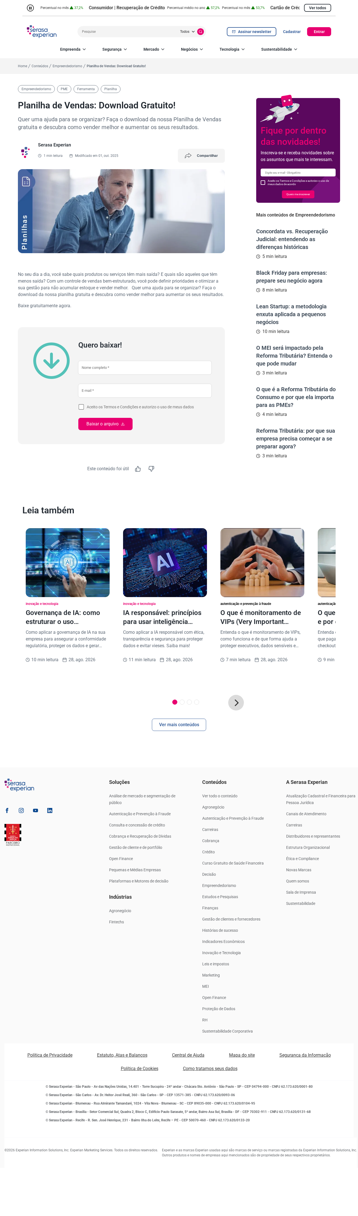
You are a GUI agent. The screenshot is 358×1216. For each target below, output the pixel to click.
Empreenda (70, 49)
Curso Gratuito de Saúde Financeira (233, 863)
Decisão (209, 874)
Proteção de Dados (218, 1009)
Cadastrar (292, 31)
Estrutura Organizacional (308, 847)
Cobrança (210, 840)
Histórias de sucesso (220, 930)
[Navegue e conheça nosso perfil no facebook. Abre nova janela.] (7, 811)
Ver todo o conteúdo (219, 796)
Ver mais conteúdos (179, 724)
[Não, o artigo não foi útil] (151, 468)
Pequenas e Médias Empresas (135, 870)
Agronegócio (120, 910)
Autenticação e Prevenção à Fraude (140, 814)
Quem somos (297, 881)
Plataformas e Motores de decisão (138, 881)
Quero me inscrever (298, 194)
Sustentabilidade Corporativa (227, 1031)
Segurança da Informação (305, 1055)
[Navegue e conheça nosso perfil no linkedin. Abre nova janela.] (49, 811)
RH (205, 1020)
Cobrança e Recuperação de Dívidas (140, 836)
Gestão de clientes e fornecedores (231, 919)
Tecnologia (229, 49)
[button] (236, 703)
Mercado (151, 49)
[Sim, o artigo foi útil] (137, 468)
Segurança (112, 49)
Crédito (208, 852)
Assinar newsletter (254, 31)
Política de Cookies (139, 1068)
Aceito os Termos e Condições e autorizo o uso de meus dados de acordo (298, 182)
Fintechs (116, 922)
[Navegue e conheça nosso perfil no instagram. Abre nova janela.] (21, 811)
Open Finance (121, 858)
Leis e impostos (215, 964)
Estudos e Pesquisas (220, 896)
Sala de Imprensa (301, 892)
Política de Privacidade (49, 1055)
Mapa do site (242, 1055)
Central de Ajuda (188, 1055)
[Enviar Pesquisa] (200, 31)
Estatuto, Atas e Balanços (122, 1055)
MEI (205, 986)
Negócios (189, 49)
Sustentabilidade (276, 49)
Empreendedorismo (219, 885)
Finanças (210, 908)
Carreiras (210, 829)
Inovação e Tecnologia (221, 953)
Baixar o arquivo (102, 424)
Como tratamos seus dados (210, 1068)
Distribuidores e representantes (313, 836)
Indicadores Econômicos (223, 941)
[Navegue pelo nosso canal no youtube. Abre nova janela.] (35, 811)
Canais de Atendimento (306, 814)
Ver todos (317, 8)
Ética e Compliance (302, 858)
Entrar (319, 31)
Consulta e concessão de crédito (137, 825)
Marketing (211, 975)
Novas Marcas (298, 870)
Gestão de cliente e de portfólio (135, 847)
